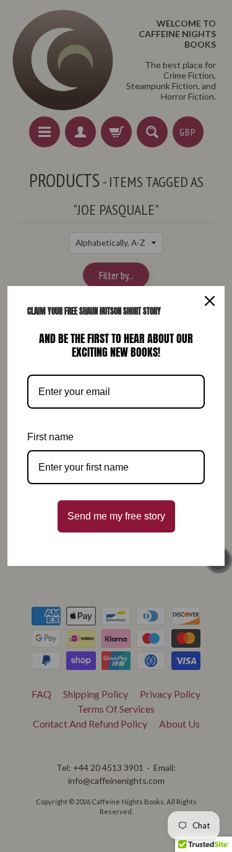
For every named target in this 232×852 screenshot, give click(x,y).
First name (50, 437)
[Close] (210, 301)
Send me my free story (116, 516)
